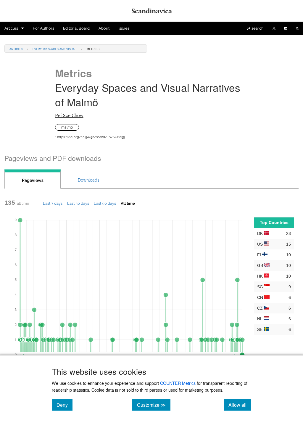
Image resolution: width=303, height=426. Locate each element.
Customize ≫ (153, 404)
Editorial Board (76, 28)
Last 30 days (78, 203)
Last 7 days (52, 203)
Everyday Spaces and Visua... (55, 49)
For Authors (43, 28)
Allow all (239, 404)
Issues (123, 28)
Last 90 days (105, 203)
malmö (67, 127)
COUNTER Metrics (178, 383)
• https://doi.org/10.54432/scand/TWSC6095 (90, 137)
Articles (11, 28)
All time (128, 203)
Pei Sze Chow (69, 115)
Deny (64, 404)
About (104, 28)
